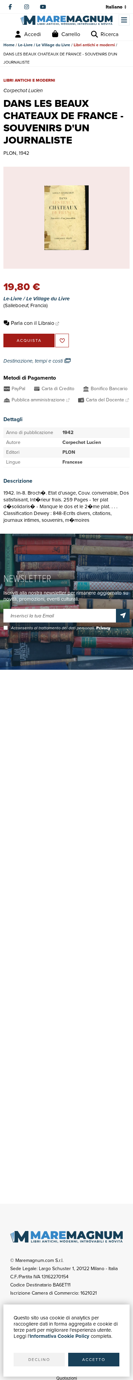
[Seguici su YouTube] (43, 7)
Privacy (103, 628)
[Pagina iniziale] (66, 21)
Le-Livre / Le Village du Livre (44, 45)
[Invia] (123, 615)
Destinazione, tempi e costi (33, 361)
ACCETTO (93, 1360)
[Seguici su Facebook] (10, 7)
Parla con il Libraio (33, 323)
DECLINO (39, 1360)
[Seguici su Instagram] (26, 7)
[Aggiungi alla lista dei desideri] (62, 340)
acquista (29, 340)
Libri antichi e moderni (94, 45)
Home (9, 45)
